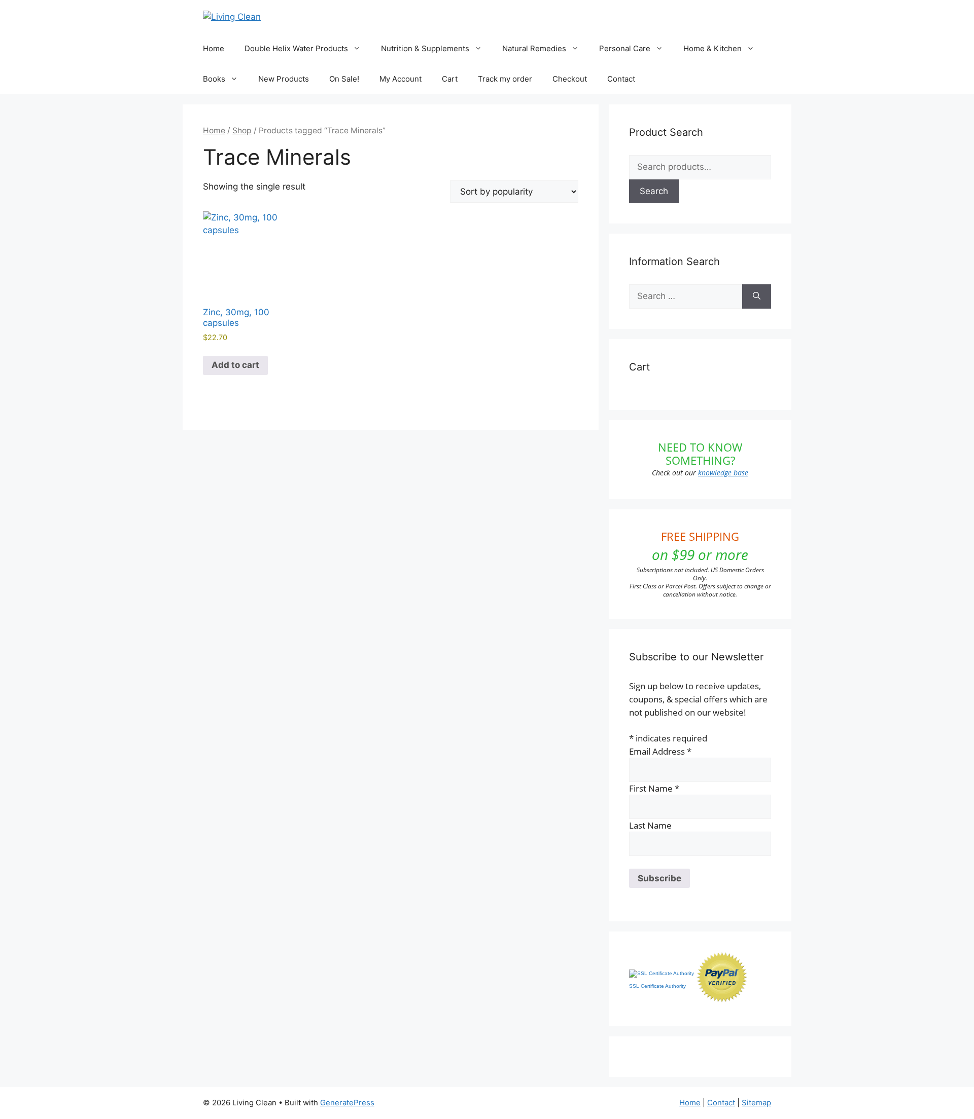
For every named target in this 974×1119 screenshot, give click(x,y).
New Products (283, 79)
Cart (450, 79)
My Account (400, 79)
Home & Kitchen (712, 48)
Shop (242, 130)
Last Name (650, 825)
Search (654, 191)
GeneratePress (347, 1102)
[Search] (756, 296)
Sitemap (756, 1102)
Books (214, 79)
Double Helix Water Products (296, 48)
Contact (621, 79)
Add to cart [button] (235, 365)
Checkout (569, 79)
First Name (654, 788)
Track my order (505, 79)
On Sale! (344, 79)
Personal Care (624, 48)
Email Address (660, 751)
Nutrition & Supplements (425, 48)
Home (213, 48)
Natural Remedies (534, 48)
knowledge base (723, 472)
